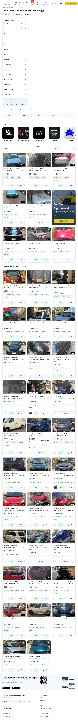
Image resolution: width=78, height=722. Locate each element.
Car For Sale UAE (6, 713)
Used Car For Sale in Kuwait (46, 711)
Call (21, 185)
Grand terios (70, 296)
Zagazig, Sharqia (34, 627)
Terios (5, 297)
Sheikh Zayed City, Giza (61, 517)
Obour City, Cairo (60, 368)
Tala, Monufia (34, 590)
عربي (62, 3)
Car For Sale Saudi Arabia (8, 716)
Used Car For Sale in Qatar (46, 716)
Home (41, 697)
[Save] (23, 155)
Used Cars (15, 3)
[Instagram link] (29, 701)
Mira (69, 331)
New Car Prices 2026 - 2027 (15, 104)
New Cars (19, 3)
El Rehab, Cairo (59, 442)
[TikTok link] (20, 701)
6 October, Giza (9, 517)
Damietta (58, 331)
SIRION (31, 368)
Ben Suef (8, 482)
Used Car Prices (15, 100)
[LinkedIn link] (24, 701)
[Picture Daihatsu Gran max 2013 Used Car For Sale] (14, 425)
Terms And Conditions (45, 703)
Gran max (43, 331)
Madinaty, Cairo (9, 331)
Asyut (32, 177)
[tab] (5, 110)
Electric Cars (32, 3)
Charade (18, 177)
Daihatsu (12, 177)
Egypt (7, 701)
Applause (6, 630)
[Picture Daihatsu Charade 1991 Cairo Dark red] (63, 234)
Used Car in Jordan (44, 713)
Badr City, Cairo (59, 177)
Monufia (33, 214)
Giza (32, 331)
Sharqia (57, 296)
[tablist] (39, 110)
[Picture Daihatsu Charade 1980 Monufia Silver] (39, 197)
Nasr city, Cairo (34, 294)
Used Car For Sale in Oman (46, 719)
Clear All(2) (27, 14)
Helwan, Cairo (9, 214)
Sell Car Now (65, 221)
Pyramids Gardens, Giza (11, 442)
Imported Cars (25, 3)
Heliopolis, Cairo (34, 366)
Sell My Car (72, 3)
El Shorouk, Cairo (10, 294)
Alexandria (58, 627)
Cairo (7, 177)
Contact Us (42, 700)
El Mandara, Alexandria (36, 445)
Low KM (31, 217)
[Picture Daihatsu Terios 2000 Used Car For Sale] (39, 425)
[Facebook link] (15, 701)
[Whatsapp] (11, 185)
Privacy (41, 705)
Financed (36, 447)
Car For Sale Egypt (7, 711)
